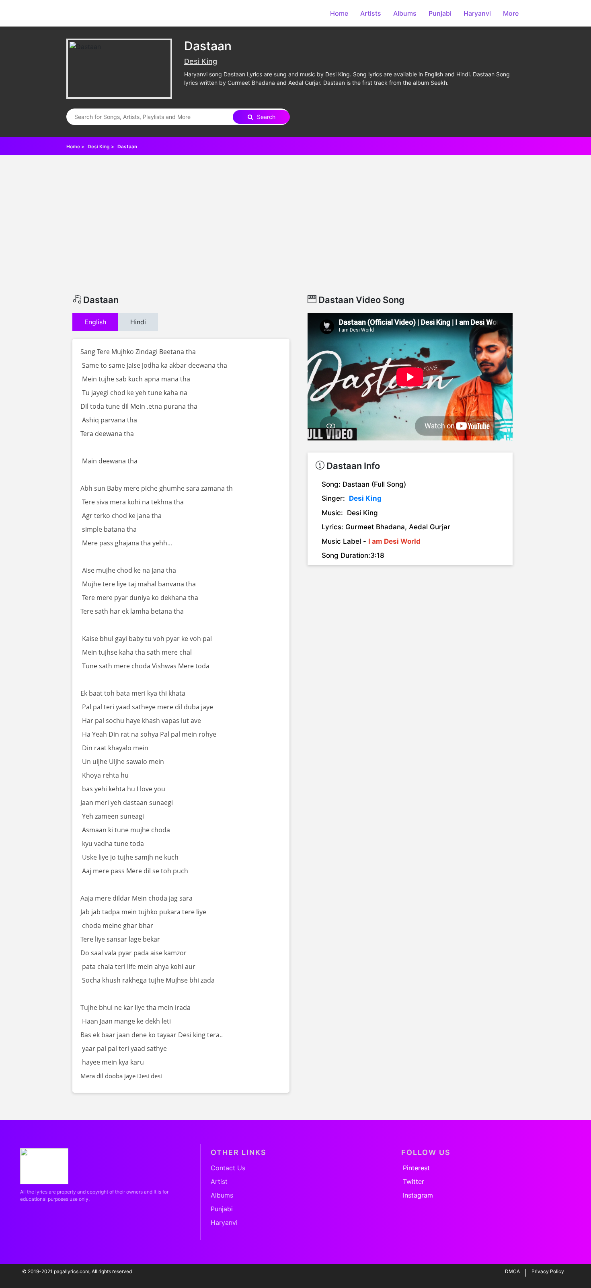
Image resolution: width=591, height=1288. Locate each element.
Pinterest (416, 1168)
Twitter (413, 1181)
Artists (370, 13)
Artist (219, 1181)
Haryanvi (477, 13)
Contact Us (228, 1168)
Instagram (418, 1195)
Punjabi (440, 13)
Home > (76, 146)
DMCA (512, 1271)
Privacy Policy (547, 1271)
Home (339, 13)
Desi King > (101, 146)
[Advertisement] (295, 234)
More (511, 13)
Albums (405, 13)
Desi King (200, 61)
